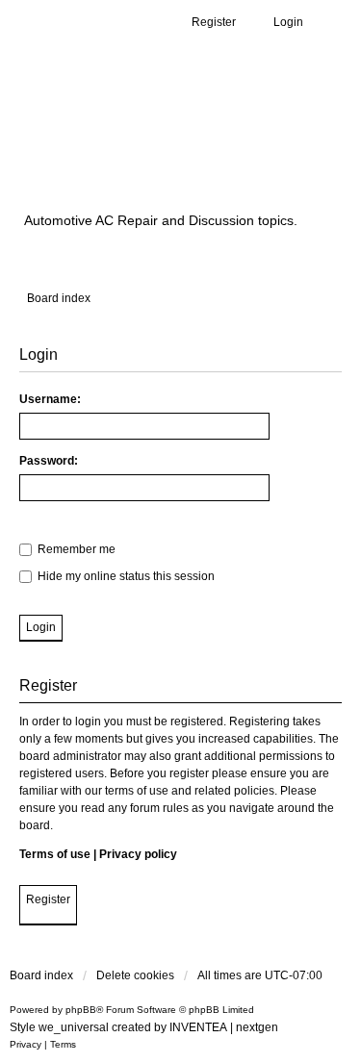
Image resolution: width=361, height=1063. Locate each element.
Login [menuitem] (288, 22)
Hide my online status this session (125, 576)
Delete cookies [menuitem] (135, 975)
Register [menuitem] (214, 22)
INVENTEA (198, 1027)
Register (48, 899)
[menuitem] (25, 1044)
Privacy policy (138, 854)
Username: (50, 399)
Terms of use (54, 854)
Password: (48, 461)
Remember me (75, 549)
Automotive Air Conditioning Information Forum (178, 147)
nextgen (257, 1027)
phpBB (80, 1009)
